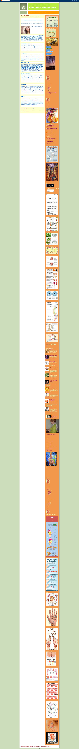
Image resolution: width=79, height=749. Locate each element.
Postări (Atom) (27, 111)
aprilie (49, 91)
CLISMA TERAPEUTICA (52, 361)
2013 (48, 100)
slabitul (47, 449)
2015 (48, 98)
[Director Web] (49, 746)
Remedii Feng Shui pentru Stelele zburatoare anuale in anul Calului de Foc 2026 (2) (51, 143)
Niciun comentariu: (30, 108)
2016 (48, 489)
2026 (48, 478)
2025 (48, 479)
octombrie (49, 491)
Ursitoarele (48, 135)
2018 (48, 80)
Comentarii (49, 191)
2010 (48, 510)
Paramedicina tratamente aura (42, 8)
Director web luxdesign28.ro (42, 746)
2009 (48, 511)
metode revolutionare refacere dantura (51, 446)
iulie (48, 88)
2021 (48, 77)
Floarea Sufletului (49, 126)
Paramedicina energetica (50, 51)
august (49, 87)
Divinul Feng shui (49, 54)
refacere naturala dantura (49, 448)
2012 (48, 101)
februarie (49, 502)
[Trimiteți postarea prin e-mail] (33, 108)
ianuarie (49, 503)
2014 (48, 99)
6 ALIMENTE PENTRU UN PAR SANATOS (30, 17)
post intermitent (48, 447)
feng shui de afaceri (50, 137)
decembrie (49, 490)
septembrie (49, 492)
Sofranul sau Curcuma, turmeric (53, 355)
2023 (48, 75)
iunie (48, 89)
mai (48, 90)
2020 (48, 78)
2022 (48, 76)
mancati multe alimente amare (50, 445)
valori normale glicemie (49, 450)
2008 (48, 106)
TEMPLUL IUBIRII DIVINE (50, 125)
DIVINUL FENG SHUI (50, 141)
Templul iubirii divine (49, 48)
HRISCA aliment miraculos (52, 349)
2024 (48, 480)
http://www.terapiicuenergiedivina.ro (51, 434)
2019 (48, 79)
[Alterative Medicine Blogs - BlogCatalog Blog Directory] (29, 746)
